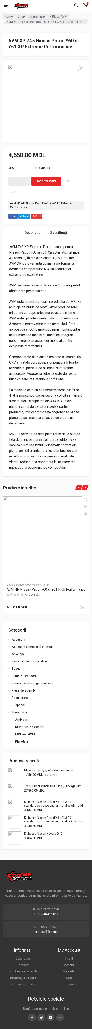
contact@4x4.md (46, 931)
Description (33, 233)
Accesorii (18, 639)
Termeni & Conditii (23, 984)
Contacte (23, 965)
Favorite (69, 971)
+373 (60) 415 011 (46, 914)
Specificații (59, 233)
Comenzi (69, 965)
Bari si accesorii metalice (29, 661)
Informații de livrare (23, 978)
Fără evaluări (32, 594)
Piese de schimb (23, 690)
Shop (21, 16)
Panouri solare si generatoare (32, 683)
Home (9, 16)
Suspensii (18, 705)
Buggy (16, 668)
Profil (69, 958)
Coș (69, 978)
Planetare (21, 741)
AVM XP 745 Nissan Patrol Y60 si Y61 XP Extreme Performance (41, 205)
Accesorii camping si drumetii (32, 647)
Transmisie (37, 16)
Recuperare (20, 698)
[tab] (33, 232)
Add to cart (46, 181)
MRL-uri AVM (58, 16)
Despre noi (23, 958)
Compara (69, 984)
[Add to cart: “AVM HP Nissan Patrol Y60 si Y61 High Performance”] (82, 607)
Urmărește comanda (23, 971)
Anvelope (18, 654)
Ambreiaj (21, 720)
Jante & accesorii (24, 676)
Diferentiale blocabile (29, 727)
